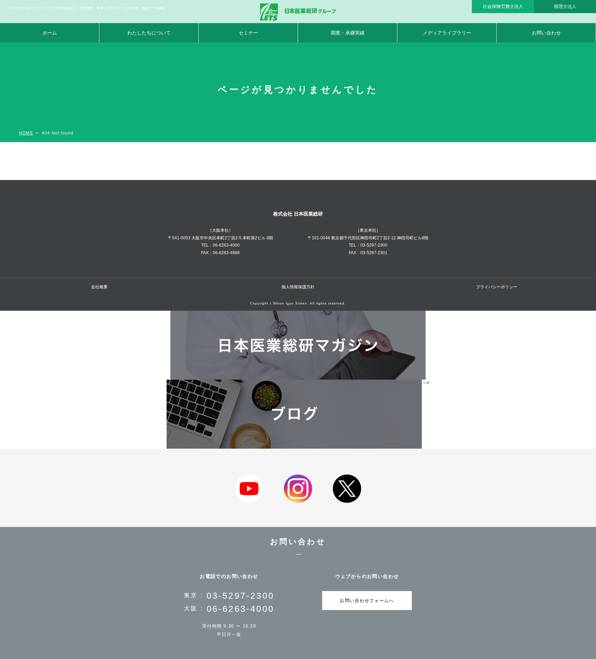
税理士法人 (565, 6)
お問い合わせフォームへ (367, 600)
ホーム (49, 33)
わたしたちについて (149, 33)
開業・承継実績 (348, 33)
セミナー (248, 33)
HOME (26, 133)
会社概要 (99, 286)
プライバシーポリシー (496, 286)
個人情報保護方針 (298, 286)
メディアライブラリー (447, 33)
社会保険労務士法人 (503, 6)
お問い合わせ (546, 33)
